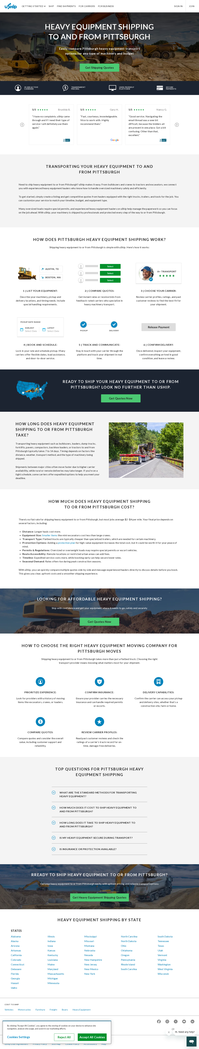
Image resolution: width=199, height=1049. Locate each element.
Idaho (14, 987)
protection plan (66, 542)
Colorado (16, 959)
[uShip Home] (10, 6)
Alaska (14, 941)
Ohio (123, 945)
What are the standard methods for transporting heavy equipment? (98, 794)
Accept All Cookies (92, 1037)
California (16, 955)
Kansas (51, 950)
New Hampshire (93, 959)
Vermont (162, 955)
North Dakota (128, 941)
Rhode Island (128, 964)
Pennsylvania (128, 959)
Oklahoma (126, 950)
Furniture (40, 1009)
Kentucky (53, 955)
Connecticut (17, 964)
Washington (164, 964)
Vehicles (9, 1009)
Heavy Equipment (82, 1009)
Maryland (53, 969)
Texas (161, 945)
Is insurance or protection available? (88, 849)
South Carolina (129, 969)
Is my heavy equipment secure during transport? (96, 837)
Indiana (52, 941)
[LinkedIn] (192, 1022)
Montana (89, 945)
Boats (65, 1009)
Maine (51, 964)
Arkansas (16, 950)
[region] (56, 1032)
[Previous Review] (22, 124)
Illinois (51, 936)
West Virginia (165, 969)
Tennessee (163, 941)
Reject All (64, 1037)
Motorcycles (24, 1009)
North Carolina (129, 936)
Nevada (88, 955)
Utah (160, 950)
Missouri (89, 941)
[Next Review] (176, 124)
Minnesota (53, 983)
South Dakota (165, 936)
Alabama (16, 936)
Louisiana (53, 959)
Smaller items (49, 535)
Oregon (125, 955)
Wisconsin (163, 973)
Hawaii (15, 983)
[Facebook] (159, 1022)
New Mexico (91, 969)
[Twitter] (176, 1022)
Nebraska (89, 950)
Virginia (162, 959)
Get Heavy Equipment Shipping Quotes (99, 897)
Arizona (15, 945)
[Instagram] (167, 1022)
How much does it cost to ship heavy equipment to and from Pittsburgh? (98, 809)
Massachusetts (56, 973)
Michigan (53, 978)
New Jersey (90, 964)
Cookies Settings (18, 1037)
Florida (15, 973)
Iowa (50, 945)
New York (89, 973)
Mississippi (90, 936)
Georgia (15, 978)
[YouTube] (184, 1022)
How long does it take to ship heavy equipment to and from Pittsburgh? (97, 824)
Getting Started (32, 6)
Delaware (16, 969)
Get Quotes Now (121, 398)
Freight (53, 1009)
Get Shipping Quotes (99, 67)
